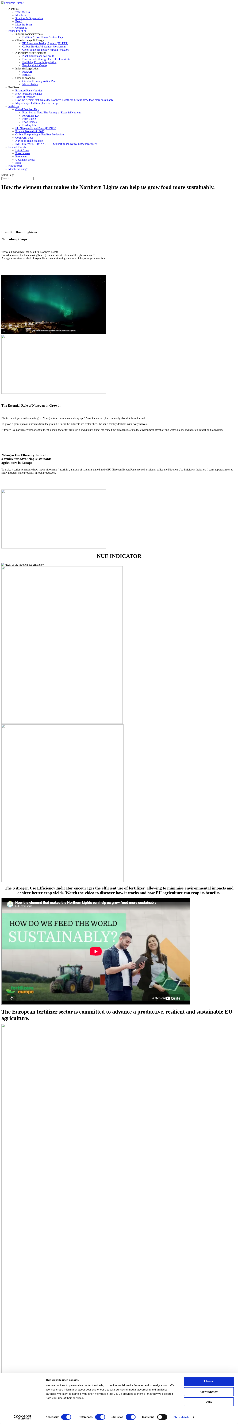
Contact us (21, 27)
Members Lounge (18, 169)
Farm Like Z (29, 118)
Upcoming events (25, 159)
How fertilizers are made (28, 93)
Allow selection (209, 1391)
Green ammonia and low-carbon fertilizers (45, 49)
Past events (21, 156)
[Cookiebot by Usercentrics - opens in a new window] (22, 1417)
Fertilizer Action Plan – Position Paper (43, 37)
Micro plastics (30, 84)
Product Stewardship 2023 (29, 131)
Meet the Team (23, 24)
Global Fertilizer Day (27, 109)
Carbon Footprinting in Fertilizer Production (39, 134)
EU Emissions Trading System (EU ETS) (45, 43)
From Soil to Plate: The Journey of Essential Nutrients (52, 112)
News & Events (17, 147)
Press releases (22, 153)
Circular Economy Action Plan (39, 81)
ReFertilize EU (30, 115)
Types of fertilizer (25, 96)
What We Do (22, 11)
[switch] (100, 1417)
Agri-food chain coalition (29, 140)
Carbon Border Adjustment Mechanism (44, 46)
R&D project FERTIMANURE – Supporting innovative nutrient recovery (56, 143)
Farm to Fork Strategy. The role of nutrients (46, 59)
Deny (209, 1401)
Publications (15, 165)
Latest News (22, 150)
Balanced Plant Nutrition (29, 90)
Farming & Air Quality (34, 65)
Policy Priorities (17, 30)
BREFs (26, 74)
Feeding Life (29, 125)
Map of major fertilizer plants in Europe (37, 103)
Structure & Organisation (29, 18)
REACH (27, 71)
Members (20, 15)
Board (18, 21)
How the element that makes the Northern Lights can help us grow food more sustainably (64, 99)
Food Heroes (29, 121)
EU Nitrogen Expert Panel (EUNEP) (35, 128)
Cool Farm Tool (24, 137)
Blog (18, 162)
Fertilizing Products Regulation (39, 62)
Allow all (209, 1381)
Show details (181, 1417)
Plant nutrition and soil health (38, 55)
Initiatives (13, 106)
